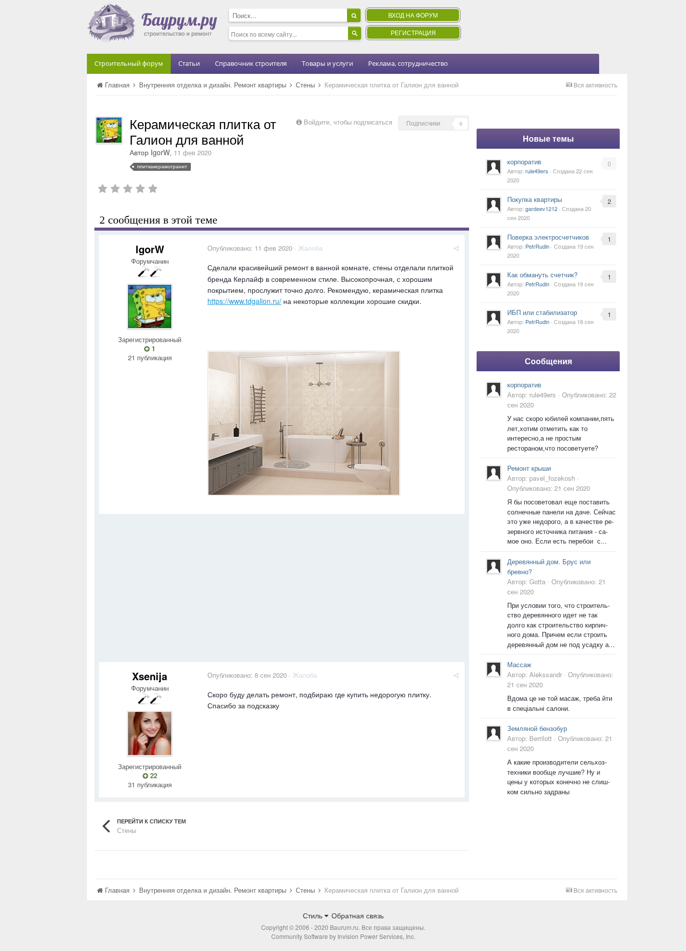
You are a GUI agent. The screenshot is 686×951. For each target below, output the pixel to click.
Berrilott (540, 738)
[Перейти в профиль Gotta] (493, 566)
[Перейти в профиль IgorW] (109, 130)
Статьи (189, 63)
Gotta (537, 581)
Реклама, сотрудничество (408, 63)
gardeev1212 (541, 208)
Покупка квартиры (534, 199)
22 (152, 775)
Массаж (519, 664)
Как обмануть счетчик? (542, 274)
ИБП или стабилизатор (542, 312)
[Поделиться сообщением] (456, 248)
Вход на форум (413, 15)
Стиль (313, 915)
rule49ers (536, 171)
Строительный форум (128, 63)
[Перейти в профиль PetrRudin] (493, 242)
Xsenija (149, 676)
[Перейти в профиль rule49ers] (493, 166)
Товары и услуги (327, 63)
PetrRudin (537, 246)
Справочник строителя (251, 63)
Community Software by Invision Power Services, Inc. (343, 936)
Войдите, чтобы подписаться (348, 122)
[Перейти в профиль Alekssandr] (493, 669)
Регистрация (413, 32)
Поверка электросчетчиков (548, 237)
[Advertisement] (282, 591)
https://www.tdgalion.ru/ (244, 301)
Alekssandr (545, 674)
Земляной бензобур (537, 728)
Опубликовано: (249, 248)
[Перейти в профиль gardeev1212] (493, 204)
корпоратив (524, 161)
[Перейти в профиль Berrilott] (493, 733)
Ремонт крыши (529, 468)
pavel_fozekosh (552, 478)
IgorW (160, 152)
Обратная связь (357, 915)
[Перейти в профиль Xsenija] (149, 733)
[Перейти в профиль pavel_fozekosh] (493, 472)
